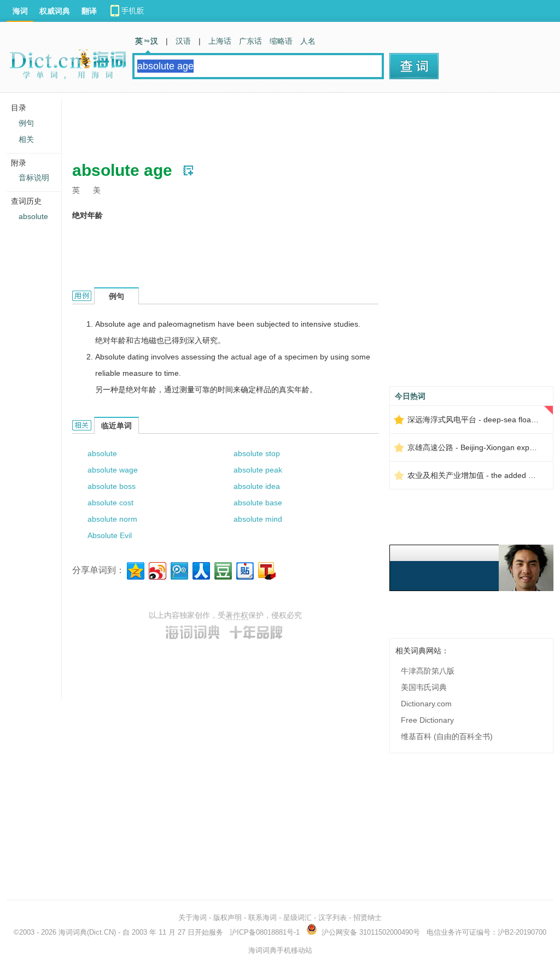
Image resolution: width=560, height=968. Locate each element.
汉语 (183, 41)
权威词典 (54, 11)
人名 (308, 41)
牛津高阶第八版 (427, 670)
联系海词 (262, 917)
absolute (102, 453)
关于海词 (192, 917)
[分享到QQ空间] (135, 569)
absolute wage (113, 469)
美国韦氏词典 (424, 687)
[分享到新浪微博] (157, 569)
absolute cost (110, 502)
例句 (26, 123)
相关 (26, 139)
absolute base (258, 502)
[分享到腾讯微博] (178, 569)
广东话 (250, 41)
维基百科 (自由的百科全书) (447, 736)
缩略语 (281, 41)
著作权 (236, 615)
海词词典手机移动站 (280, 950)
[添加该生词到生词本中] (188, 170)
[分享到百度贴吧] (244, 569)
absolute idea (257, 486)
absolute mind (258, 519)
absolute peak (258, 469)
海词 (20, 11)
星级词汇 (297, 917)
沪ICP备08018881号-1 (265, 932)
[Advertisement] (271, 122)
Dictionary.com (426, 703)
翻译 (89, 11)
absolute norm (112, 519)
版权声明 (227, 917)
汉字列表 (332, 917)
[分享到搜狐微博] (266, 569)
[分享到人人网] (200, 569)
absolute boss (112, 486)
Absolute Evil (110, 535)
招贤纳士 (367, 917)
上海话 (219, 41)
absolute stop (257, 453)
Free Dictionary (427, 720)
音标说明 (34, 177)
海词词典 (73, 932)
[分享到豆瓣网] (222, 569)
